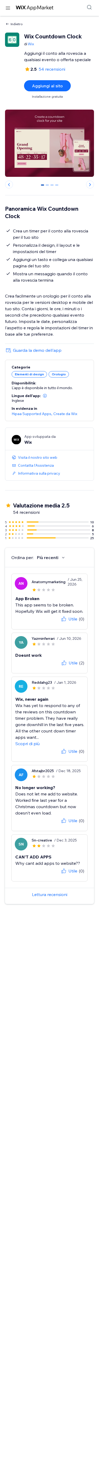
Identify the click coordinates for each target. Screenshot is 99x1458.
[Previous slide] (9, 184)
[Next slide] (90, 184)
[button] (45, 395)
